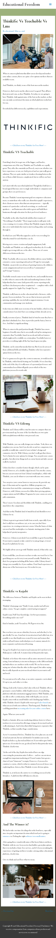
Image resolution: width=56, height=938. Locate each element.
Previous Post (7, 911)
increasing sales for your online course (32, 708)
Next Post (50, 911)
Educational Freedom (21, 4)
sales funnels (43, 702)
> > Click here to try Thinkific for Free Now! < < (28, 145)
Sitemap (37, 926)
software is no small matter (35, 836)
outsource (6, 836)
